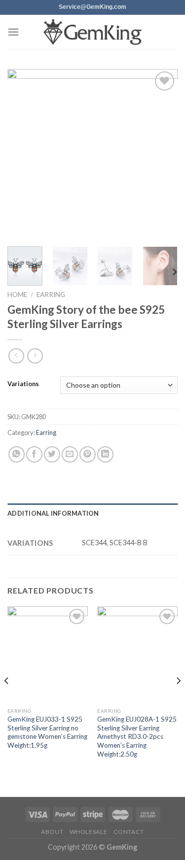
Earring (51, 294)
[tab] (92, 513)
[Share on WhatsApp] (16, 454)
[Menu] (13, 32)
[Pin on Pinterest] (87, 454)
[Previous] (23, 154)
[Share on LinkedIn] (105, 454)
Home (17, 294)
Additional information (53, 513)
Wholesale (89, 831)
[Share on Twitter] (52, 454)
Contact (128, 831)
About (52, 831)
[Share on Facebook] (34, 454)
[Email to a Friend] (70, 454)
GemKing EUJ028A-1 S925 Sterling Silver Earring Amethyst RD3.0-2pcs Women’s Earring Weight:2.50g (137, 736)
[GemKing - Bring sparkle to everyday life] (92, 32)
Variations (23, 384)
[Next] (162, 154)
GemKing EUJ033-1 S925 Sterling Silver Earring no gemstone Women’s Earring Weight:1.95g (47, 732)
